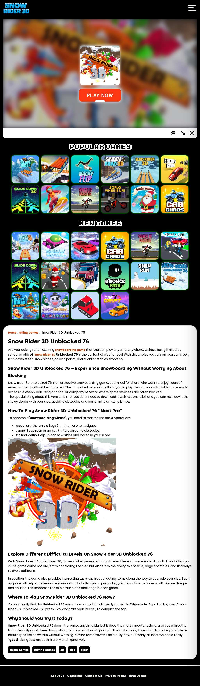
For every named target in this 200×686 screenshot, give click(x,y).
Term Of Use (137, 676)
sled (73, 650)
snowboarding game (70, 350)
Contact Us (93, 676)
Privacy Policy (115, 676)
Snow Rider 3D (44, 354)
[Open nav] (192, 8)
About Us (57, 676)
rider (84, 650)
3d (62, 650)
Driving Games (44, 650)
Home (12, 332)
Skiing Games (28, 332)
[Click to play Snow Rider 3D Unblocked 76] (62, 545)
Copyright (74, 676)
